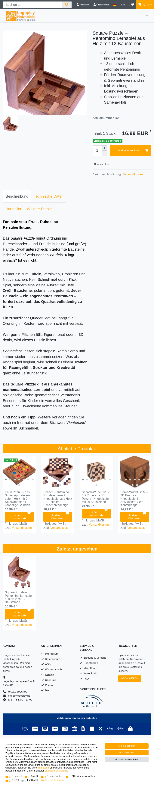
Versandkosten (132, 174)
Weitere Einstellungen (52, 780)
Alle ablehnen (126, 752)
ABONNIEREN (129, 678)
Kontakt (49, 674)
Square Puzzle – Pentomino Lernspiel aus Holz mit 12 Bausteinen (18, 597)
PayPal (15, 780)
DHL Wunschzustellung (84, 776)
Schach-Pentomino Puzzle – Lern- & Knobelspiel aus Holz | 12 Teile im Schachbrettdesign (57, 499)
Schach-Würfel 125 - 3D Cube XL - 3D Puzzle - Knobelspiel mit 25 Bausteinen (95, 497)
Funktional (32, 780)
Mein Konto (90, 668)
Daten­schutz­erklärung (56, 770)
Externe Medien (55, 776)
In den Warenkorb (129, 150)
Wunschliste (102, 164)
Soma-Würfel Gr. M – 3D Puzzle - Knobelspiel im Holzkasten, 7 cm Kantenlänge (134, 499)
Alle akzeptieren (126, 746)
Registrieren (91, 662)
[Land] (114, 4)
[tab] (17, 196)
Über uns (50, 679)
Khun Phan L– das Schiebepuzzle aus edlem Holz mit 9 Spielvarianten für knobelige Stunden (17, 499)
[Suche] (67, 4)
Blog (47, 690)
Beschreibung (17, 196)
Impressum (51, 653)
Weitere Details (39, 209)
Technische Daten (48, 196)
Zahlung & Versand (95, 657)
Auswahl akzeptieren (126, 759)
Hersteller (13, 209)
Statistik (34, 776)
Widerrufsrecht (54, 669)
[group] (19, 472)
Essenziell (16, 776)
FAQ (86, 678)
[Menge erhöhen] (104, 148)
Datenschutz (52, 658)
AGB (48, 664)
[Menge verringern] (104, 153)
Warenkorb (90, 673)
